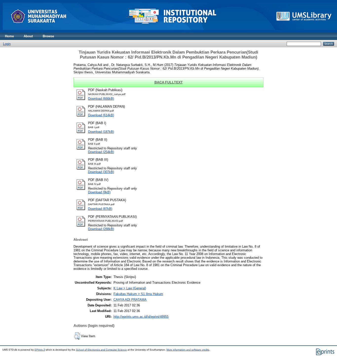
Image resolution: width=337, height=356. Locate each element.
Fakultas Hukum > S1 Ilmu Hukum (138, 294)
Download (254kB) (101, 152)
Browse (48, 36)
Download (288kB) (101, 229)
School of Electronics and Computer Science (101, 349)
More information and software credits (188, 349)
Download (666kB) (101, 98)
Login (7, 44)
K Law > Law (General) (129, 288)
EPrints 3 (40, 349)
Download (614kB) (101, 115)
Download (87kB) (100, 209)
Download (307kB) (101, 172)
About (28, 36)
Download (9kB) (99, 192)
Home (9, 36)
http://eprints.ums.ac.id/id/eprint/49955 (140, 316)
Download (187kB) (101, 132)
